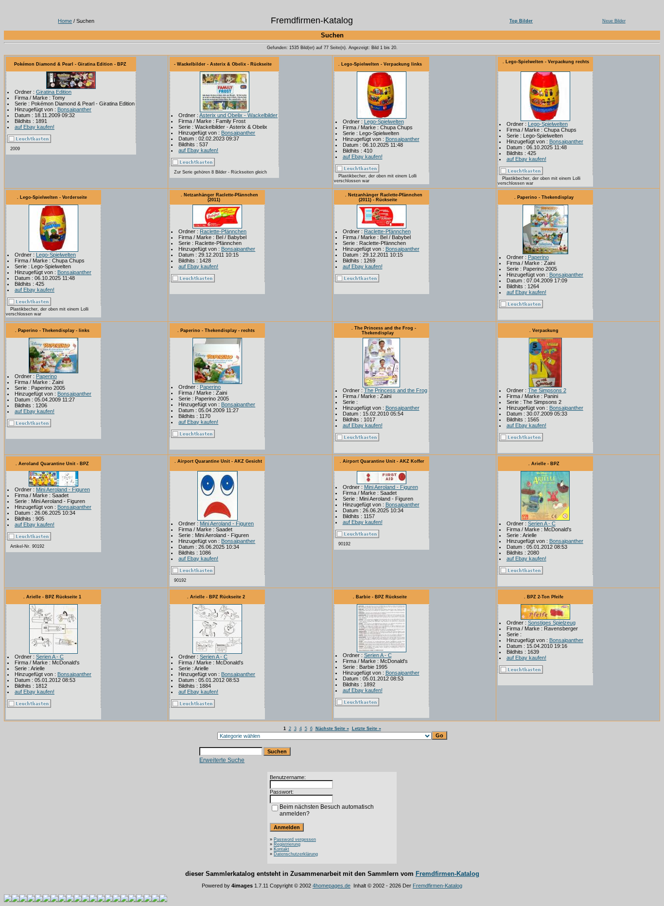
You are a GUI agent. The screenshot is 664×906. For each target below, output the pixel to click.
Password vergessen (295, 839)
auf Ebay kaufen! (34, 127)
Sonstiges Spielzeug (552, 623)
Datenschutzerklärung (296, 854)
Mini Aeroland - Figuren (63, 489)
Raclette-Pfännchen (223, 231)
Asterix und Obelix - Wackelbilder (238, 115)
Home (65, 21)
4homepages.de (331, 886)
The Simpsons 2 (547, 390)
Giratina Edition (53, 92)
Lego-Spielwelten (384, 121)
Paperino (538, 257)
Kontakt (281, 849)
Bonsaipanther (74, 109)
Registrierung (287, 844)
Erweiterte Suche (222, 760)
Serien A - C (542, 523)
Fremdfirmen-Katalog (447, 873)
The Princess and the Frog (395, 390)
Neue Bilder (614, 20)
